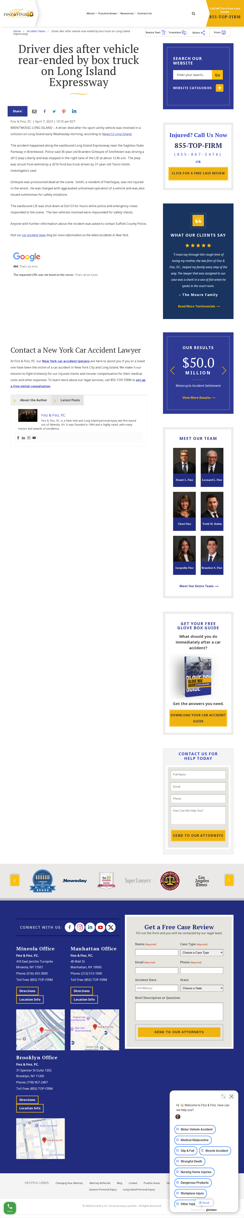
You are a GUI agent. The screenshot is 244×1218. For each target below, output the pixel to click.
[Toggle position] (223, 1096)
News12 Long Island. (117, 134)
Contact (133, 1183)
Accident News (36, 31)
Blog (119, 1183)
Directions (27, 991)
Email (145, 962)
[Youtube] (34, 438)
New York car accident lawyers (66, 361)
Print (217, 32)
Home (17, 31)
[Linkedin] (23, 438)
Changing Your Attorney (69, 1183)
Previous (172, 370)
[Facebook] (18, 438)
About (91, 13)
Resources (127, 13)
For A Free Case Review (198, 173)
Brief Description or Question (157, 998)
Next (224, 370)
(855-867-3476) (198, 154)
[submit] (193, 14)
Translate (175, 32)
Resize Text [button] (153, 32)
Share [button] (196, 32)
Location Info (29, 999)
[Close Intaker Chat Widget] (231, 1096)
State (184, 980)
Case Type (194, 944)
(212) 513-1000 (91, 973)
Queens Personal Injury (103, 1189)
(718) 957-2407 (37, 1082)
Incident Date (146, 980)
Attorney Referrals (100, 1183)
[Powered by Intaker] (211, 1210)
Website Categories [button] (192, 88)
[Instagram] (28, 438)
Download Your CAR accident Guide (198, 718)
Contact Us (144, 13)
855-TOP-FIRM (225, 16)
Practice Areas (107, 13)
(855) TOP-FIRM (41, 980)
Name (145, 944)
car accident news (33, 235)
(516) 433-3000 (37, 973)
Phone (190, 962)
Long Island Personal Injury (139, 1189)
